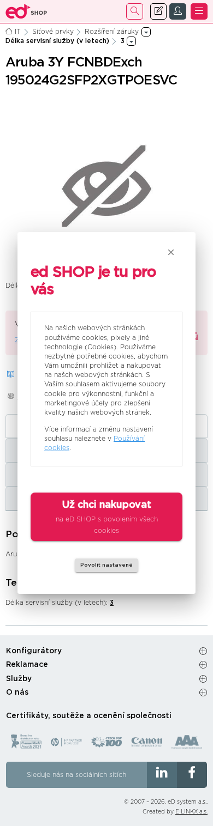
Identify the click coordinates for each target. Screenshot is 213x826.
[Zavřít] (170, 252)
